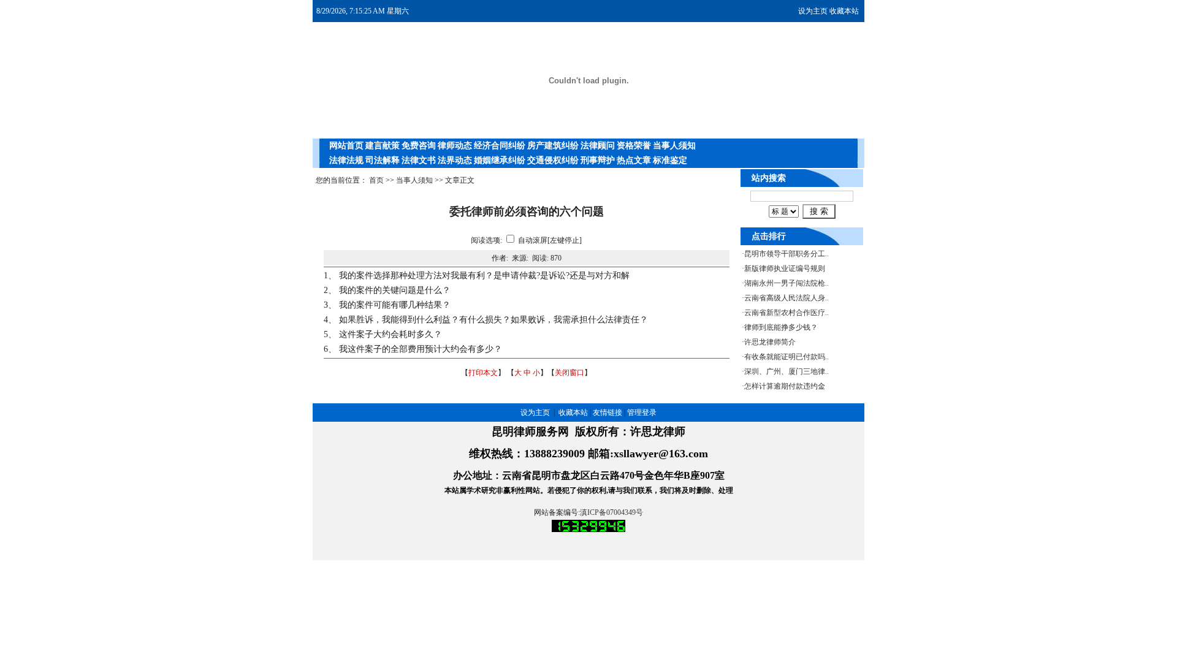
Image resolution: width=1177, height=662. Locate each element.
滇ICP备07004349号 (611, 512)
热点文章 (634, 160)
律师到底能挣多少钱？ (781, 327)
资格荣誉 (634, 145)
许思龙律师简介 (770, 342)
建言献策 (382, 145)
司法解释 (382, 160)
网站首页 (346, 145)
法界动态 (455, 160)
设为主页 (813, 11)
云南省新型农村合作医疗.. (786, 312)
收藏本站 (844, 11)
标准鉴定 (670, 160)
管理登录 (642, 412)
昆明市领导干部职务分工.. (786, 253)
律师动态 (455, 145)
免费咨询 (419, 145)
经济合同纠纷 (499, 145)
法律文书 (419, 160)
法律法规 (346, 160)
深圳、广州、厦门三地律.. (786, 371)
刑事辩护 (598, 160)
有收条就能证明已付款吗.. (786, 356)
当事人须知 (674, 145)
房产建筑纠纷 (553, 145)
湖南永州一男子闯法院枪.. (786, 283)
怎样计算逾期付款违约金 (784, 386)
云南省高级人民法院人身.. (786, 298)
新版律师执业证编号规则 (784, 268)
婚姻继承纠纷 (499, 160)
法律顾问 (598, 145)
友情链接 (607, 412)
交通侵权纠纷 (553, 160)
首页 (376, 180)
